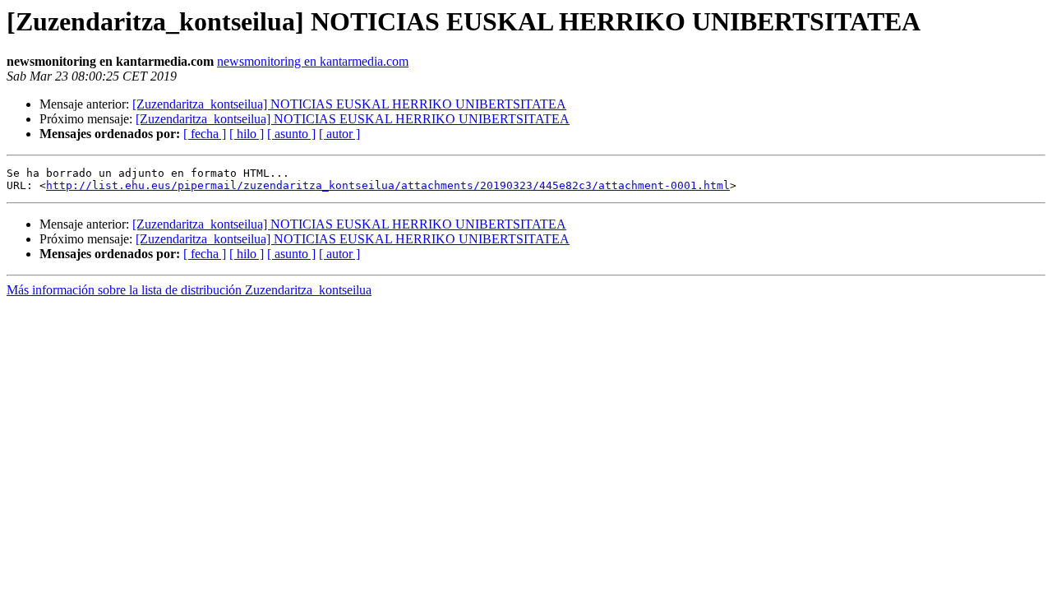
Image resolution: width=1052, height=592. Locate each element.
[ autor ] (339, 134)
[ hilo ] (246, 134)
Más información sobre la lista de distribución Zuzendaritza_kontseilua (189, 290)
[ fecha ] (204, 134)
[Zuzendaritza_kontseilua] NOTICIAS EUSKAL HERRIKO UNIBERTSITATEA (349, 104)
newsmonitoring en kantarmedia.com (312, 61)
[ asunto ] (291, 134)
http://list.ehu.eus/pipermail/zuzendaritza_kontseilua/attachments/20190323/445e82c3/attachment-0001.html (388, 185)
